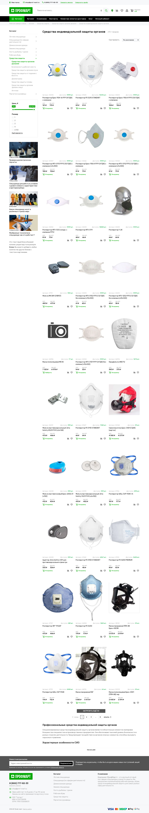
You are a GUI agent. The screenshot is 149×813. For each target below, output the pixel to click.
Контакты (53, 19)
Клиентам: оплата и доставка (73, 19)
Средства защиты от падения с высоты (24, 74)
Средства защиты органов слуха (25, 70)
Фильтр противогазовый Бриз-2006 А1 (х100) (57, 495)
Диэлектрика (17, 79)
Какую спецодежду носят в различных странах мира (20, 210)
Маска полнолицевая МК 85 (53, 362)
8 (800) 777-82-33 (51, 2)
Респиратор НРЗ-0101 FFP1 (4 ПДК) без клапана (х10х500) (91, 363)
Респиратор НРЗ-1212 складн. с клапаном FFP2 (54, 231)
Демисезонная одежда (18, 45)
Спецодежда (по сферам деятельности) (19, 41)
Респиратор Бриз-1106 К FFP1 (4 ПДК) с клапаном (91, 165)
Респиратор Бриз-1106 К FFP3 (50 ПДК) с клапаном (124, 99)
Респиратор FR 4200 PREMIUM (120, 560)
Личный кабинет (102, 19)
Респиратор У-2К (115, 230)
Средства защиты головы (22, 82)
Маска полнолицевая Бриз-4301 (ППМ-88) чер (121, 693)
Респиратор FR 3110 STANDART (88, 428)
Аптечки (15, 91)
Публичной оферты (57, 767)
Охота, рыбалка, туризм (18, 52)
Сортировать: (114, 40)
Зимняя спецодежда (17, 49)
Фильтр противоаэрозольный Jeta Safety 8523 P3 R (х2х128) (56, 429)
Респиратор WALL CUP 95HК (53, 692)
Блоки (11, 247)
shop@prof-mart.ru (32, 2)
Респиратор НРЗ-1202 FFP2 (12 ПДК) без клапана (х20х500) (123, 297)
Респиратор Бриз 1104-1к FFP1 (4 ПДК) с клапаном (57, 99)
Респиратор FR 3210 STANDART (88, 98)
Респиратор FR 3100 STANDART (88, 560)
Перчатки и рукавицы (17, 94)
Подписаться (66, 763)
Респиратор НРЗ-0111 (84, 230)
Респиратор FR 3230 (84, 626)
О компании (42, 19)
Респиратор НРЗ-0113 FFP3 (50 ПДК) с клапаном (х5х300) (57, 165)
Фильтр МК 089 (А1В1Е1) (51, 296)
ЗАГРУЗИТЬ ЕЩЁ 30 (91, 711)
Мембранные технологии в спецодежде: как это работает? (22, 234)
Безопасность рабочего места (24, 67)
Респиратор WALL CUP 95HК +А (121, 494)
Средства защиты (17, 58)
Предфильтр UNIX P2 (117, 362)
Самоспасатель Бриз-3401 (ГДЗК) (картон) (122, 429)
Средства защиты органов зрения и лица (22, 86)
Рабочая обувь (15, 55)
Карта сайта (27, 809)
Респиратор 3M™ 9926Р (51, 626)
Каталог (18, 19)
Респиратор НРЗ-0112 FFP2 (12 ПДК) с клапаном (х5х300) (124, 165)
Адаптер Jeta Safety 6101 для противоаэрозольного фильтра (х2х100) (54, 561)
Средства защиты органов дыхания (23, 63)
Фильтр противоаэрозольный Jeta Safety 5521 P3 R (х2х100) (89, 495)
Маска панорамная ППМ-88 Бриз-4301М (119, 627)
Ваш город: (15, 2)
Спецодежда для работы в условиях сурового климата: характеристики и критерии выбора (23, 186)
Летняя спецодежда (17, 37)
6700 (16, 130)
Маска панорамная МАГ (84, 692)
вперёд (106, 717)
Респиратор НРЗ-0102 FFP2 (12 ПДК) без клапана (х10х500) (90, 297)
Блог (91, 19)
